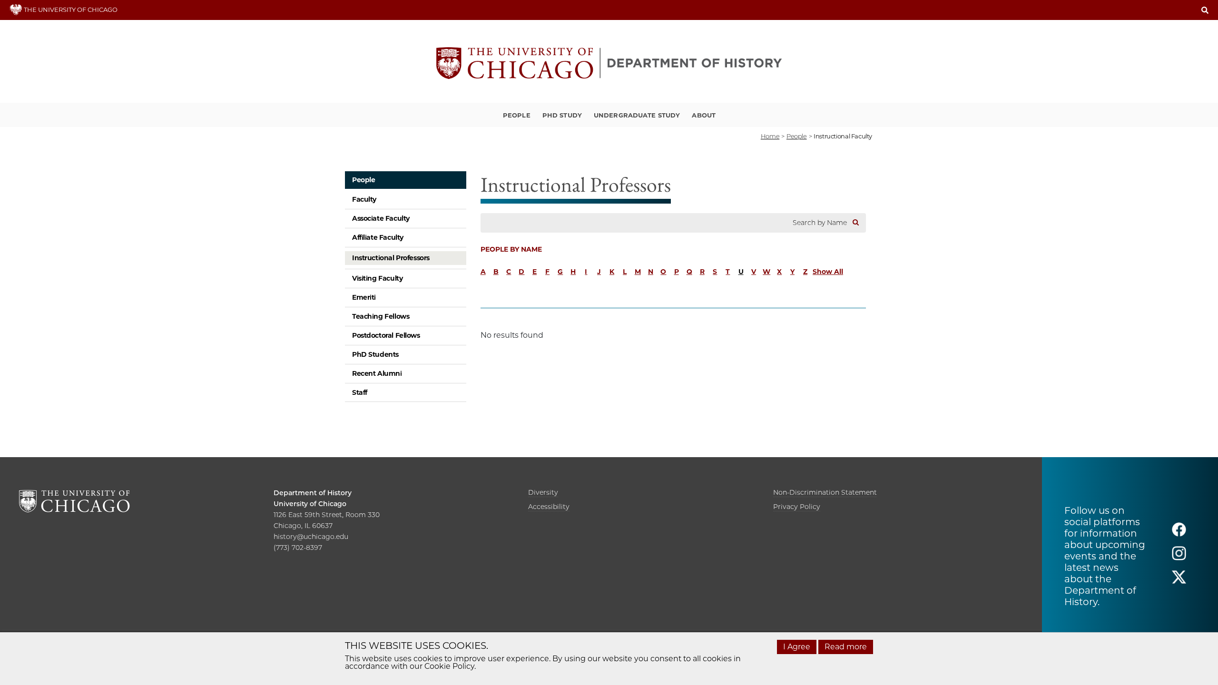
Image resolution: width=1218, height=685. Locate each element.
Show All (828, 271)
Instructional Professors (391, 258)
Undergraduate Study (637, 115)
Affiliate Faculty (377, 237)
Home (770, 136)
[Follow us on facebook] (1179, 533)
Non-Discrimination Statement (825, 492)
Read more (846, 646)
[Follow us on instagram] (1179, 557)
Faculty (364, 199)
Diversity (543, 492)
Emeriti (364, 297)
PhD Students (375, 354)
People (516, 115)
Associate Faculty (381, 218)
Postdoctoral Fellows (386, 335)
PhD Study (562, 115)
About (704, 115)
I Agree (796, 646)
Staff (359, 392)
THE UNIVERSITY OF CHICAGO (70, 9)
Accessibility (549, 506)
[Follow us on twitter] (1179, 581)
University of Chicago (310, 503)
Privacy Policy (796, 506)
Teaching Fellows (380, 316)
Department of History (313, 493)
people (796, 136)
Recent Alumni (377, 373)
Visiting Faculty (377, 278)
